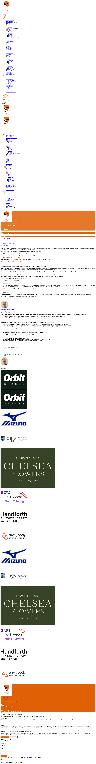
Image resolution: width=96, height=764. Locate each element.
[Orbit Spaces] (14, 388)
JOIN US (5, 102)
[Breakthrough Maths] (14, 506)
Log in (2, 102)
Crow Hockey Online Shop (14, 257)
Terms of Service (34, 757)
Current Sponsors (6, 238)
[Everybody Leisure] (14, 545)
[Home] (6, 11)
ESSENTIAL (13, 737)
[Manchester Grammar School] (14, 447)
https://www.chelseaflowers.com (7, 264)
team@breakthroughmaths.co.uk (13, 283)
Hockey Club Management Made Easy (9, 706)
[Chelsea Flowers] (28, 487)
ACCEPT (5, 737)
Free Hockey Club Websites (6, 707)
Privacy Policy (26, 757)
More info (42, 716)
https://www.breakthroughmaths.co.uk (13, 282)
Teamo (8, 710)
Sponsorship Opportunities (8, 239)
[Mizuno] (14, 428)
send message (4, 756)
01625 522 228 (19, 261)
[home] (6, 127)
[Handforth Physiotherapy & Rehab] (14, 526)
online (20, 298)
